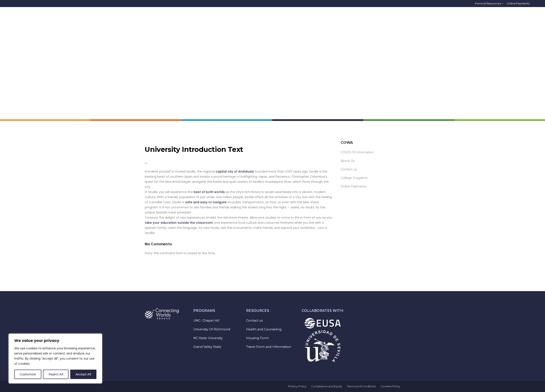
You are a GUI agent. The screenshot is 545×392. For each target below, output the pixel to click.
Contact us (349, 169)
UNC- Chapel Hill (206, 320)
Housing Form (257, 338)
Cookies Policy (390, 386)
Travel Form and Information (268, 347)
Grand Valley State (207, 347)
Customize (28, 374)
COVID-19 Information (357, 152)
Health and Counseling (263, 329)
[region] (55, 358)
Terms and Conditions (361, 386)
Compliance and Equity (326, 386)
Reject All (56, 374)
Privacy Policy (297, 386)
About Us (347, 161)
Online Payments (517, 3)
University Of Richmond (211, 329)
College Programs (354, 178)
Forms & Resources (488, 3)
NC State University (208, 338)
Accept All (83, 374)
